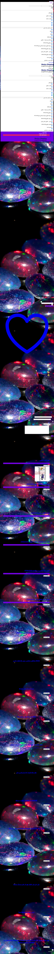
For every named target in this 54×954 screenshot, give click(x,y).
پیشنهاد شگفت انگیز (43, 135)
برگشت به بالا (51, 948)
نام (52, 417)
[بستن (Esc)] (49, 951)
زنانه (46, 142)
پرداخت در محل (44, 368)
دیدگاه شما (51, 433)
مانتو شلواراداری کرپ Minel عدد (47, 302)
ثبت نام (50, 62)
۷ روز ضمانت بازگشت (43, 365)
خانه (52, 142)
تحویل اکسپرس (44, 373)
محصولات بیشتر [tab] (47, 404)
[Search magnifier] (52, 8)
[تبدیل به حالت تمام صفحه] (51, 951)
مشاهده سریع (46, 465)
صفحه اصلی (44, 132)
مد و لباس (49, 142)
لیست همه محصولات (43, 133)
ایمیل (52, 419)
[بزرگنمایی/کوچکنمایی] (52, 951)
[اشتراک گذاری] (50, 951)
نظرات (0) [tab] (48, 402)
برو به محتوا (51, 1)
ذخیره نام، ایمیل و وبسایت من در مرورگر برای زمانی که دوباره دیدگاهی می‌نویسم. (37, 422)
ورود (52, 62)
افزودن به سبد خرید (49, 306)
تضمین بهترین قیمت (43, 375)
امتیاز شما (51, 424)
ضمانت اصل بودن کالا (43, 370)
